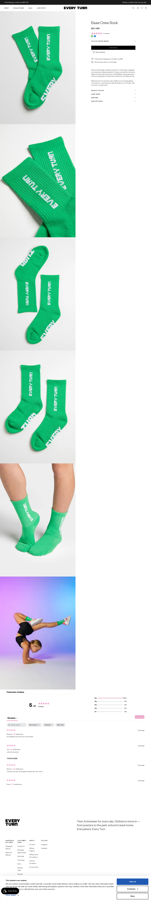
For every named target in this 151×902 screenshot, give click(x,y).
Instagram (44, 844)
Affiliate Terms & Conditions (33, 856)
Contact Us (21, 846)
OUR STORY (41, 8)
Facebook (44, 848)
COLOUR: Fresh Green (100, 41)
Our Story (32, 844)
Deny (133, 896)
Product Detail (97, 90)
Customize (131, 889)
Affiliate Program (32, 849)
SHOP (6, 8)
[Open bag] (146, 8)
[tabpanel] (75, 756)
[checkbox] (60, 725)
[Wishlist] (142, 8)
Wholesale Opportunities (21, 851)
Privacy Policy (33, 867)
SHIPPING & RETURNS (10, 841)
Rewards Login (20, 869)
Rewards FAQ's (20, 875)
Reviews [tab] (12, 718)
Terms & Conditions (32, 862)
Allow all (132, 882)
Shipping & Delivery (9, 847)
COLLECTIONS (18, 8)
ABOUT (32, 840)
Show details (11, 895)
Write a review (139, 717)
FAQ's (19, 864)
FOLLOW (44, 840)
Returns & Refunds (9, 854)
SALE (30, 8)
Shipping (94, 97)
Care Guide (95, 94)
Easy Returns (97, 101)
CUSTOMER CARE (21, 841)
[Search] (133, 8)
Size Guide (20, 856)
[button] (111, 698)
